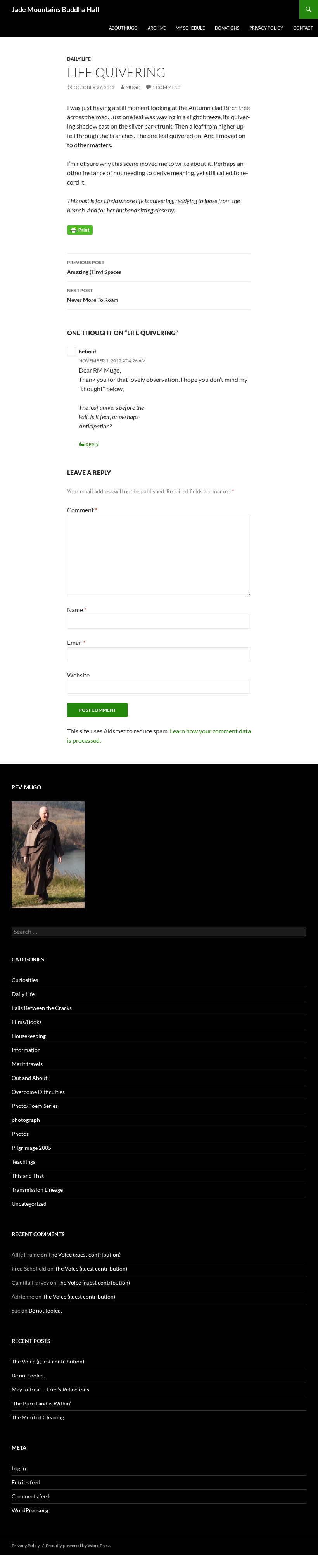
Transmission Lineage (37, 1189)
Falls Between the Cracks (42, 1008)
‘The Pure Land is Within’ (41, 1403)
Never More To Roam (92, 295)
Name (76, 609)
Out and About (29, 1077)
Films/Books (26, 1022)
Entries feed (26, 1482)
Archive (157, 27)
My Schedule (190, 27)
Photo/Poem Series (35, 1105)
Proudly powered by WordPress (78, 1545)
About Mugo (123, 27)
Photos (20, 1133)
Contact (303, 27)
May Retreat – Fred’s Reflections (50, 1389)
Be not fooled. (45, 1310)
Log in (19, 1468)
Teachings (23, 1161)
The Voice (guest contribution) (84, 1254)
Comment (82, 510)
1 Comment (166, 87)
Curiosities (25, 980)
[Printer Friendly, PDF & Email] (80, 229)
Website (78, 675)
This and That (28, 1175)
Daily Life (79, 59)
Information (26, 1050)
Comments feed (31, 1496)
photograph (26, 1119)
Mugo (133, 87)
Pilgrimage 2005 (31, 1147)
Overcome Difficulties (38, 1091)
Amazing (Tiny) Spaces (94, 267)
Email (76, 642)
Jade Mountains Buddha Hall (55, 9)
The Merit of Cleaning (38, 1417)
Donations (227, 27)
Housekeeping (29, 1036)
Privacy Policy (266, 27)
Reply (92, 445)
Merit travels (27, 1063)
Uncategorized (29, 1203)
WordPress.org (30, 1510)
